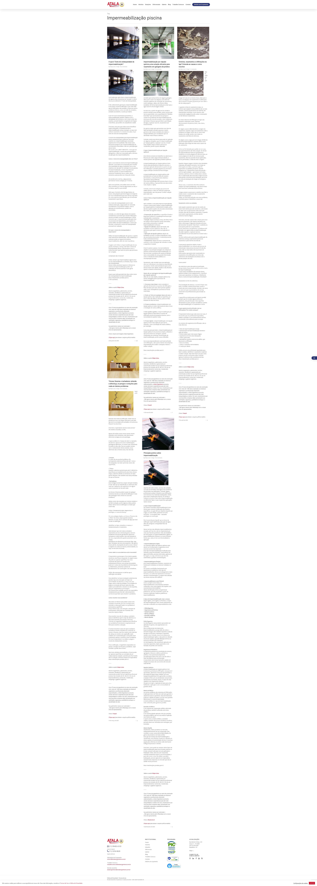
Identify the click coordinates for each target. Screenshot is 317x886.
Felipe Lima (112, 66)
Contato (147, 859)
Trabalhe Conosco (150, 856)
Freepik (150, 405)
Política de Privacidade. (76, 883)
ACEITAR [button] (312, 883)
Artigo (117, 66)
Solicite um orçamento (151, 861)
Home (147, 842)
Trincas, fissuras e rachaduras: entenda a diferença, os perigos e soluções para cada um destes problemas (123, 383)
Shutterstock (151, 820)
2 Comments (193, 69)
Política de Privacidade (112, 878)
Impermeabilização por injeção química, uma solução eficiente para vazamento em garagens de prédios (157, 64)
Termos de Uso (122, 878)
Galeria (147, 852)
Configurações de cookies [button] (300, 883)
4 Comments (158, 69)
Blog (146, 854)
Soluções (147, 847)
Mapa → (191, 850)
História (147, 844)
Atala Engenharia (158, 384)
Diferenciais (148, 849)
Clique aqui (112, 337)
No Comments (123, 66)
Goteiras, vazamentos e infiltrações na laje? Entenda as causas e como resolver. (193, 64)
